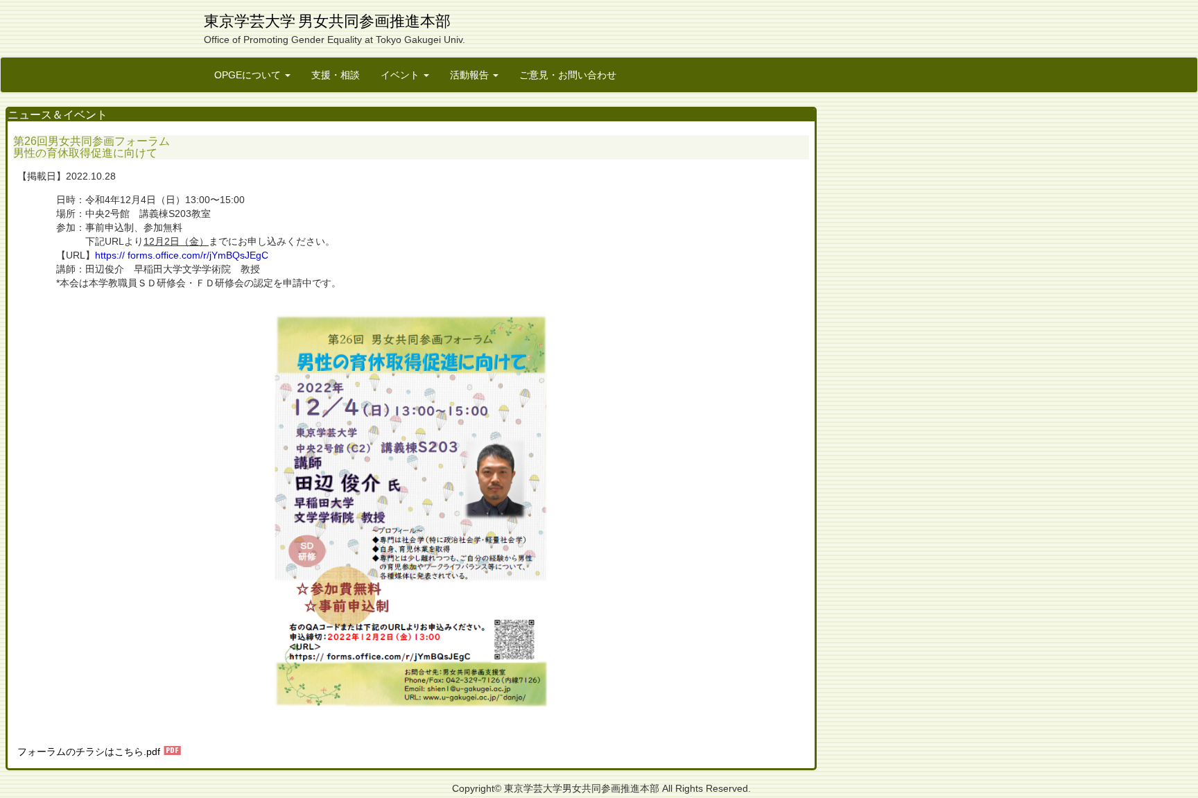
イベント (401, 74)
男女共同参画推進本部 (374, 21)
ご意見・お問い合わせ (567, 74)
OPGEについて (249, 74)
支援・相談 (335, 74)
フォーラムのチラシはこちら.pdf (88, 751)
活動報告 (471, 74)
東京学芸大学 (249, 21)
